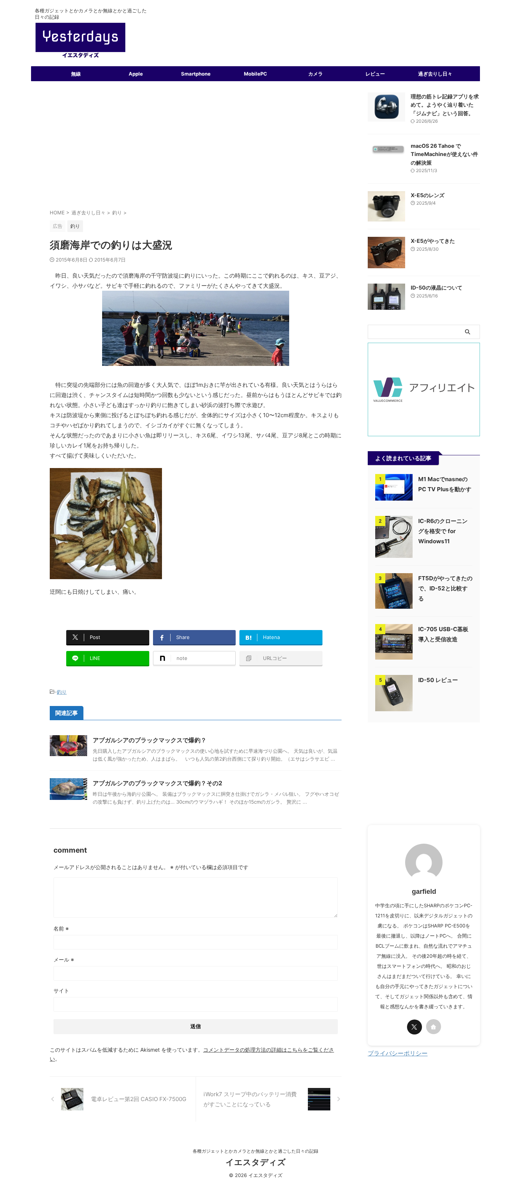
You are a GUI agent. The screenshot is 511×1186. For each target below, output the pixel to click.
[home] (433, 1026)
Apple (136, 74)
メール (63, 959)
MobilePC (255, 74)
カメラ (315, 74)
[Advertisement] (196, 148)
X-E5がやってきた (433, 241)
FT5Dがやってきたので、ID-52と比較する (445, 588)
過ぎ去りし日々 (435, 74)
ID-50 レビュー (438, 680)
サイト (61, 990)
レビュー (375, 74)
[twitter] (414, 1027)
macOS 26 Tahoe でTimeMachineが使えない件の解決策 (444, 154)
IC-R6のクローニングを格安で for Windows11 (443, 531)
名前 (61, 928)
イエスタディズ (256, 1162)
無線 (76, 74)
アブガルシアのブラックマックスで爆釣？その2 (157, 783)
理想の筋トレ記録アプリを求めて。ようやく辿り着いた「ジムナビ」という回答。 (445, 104)
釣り (62, 692)
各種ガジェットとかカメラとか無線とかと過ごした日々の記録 (255, 1151)
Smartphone (196, 74)
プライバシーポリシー (398, 1053)
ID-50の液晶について (436, 287)
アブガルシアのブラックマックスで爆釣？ (149, 740)
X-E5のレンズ (427, 195)
